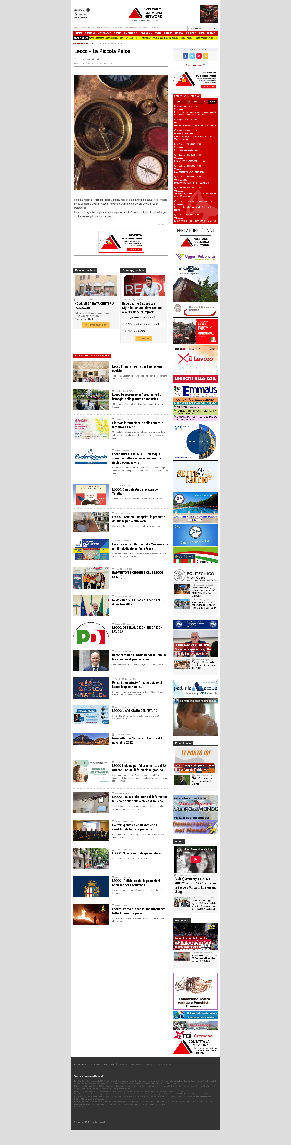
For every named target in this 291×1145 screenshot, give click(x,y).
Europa (168, 33)
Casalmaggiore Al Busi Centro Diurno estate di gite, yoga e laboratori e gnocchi (193, 38)
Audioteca (181, 920)
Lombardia (146, 33)
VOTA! (145, 338)
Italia (158, 33)
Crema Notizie (95, 1064)
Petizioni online (85, 270)
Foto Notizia (183, 743)
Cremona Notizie (80, 1064)
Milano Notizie (109, 1064)
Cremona (90, 33)
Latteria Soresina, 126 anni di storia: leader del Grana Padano (130, 38)
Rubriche (191, 33)
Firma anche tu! (97, 325)
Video (202, 33)
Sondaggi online (133, 270)
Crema (117, 33)
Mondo (179, 33)
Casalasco (104, 33)
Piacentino (130, 33)
